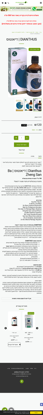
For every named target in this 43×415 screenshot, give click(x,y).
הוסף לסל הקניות (13, 345)
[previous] (39, 72)
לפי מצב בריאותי (30, 32)
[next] (10, 72)
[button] (40, 3)
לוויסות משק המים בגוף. (14, 336)
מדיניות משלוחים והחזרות (22, 376)
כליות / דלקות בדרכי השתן (18, 32)
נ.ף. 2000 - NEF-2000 (29, 333)
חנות (37, 32)
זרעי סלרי (14, 333)
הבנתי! (36, 412)
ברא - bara (35, 130)
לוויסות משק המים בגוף (28, 338)
